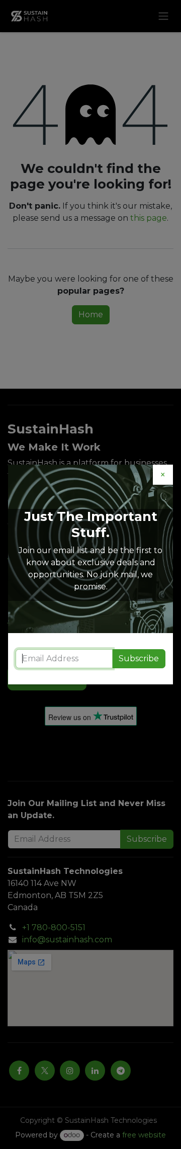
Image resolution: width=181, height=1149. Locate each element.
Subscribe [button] (139, 658)
